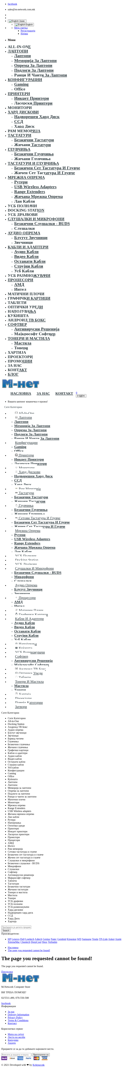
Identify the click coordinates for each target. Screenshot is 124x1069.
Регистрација (28, 30)
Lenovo (16, 939)
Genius (46, 939)
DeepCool (36, 942)
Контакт (12, 1023)
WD (79, 939)
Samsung (86, 939)
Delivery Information (18, 1014)
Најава (24, 33)
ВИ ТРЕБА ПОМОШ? (13, 992)
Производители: (10, 933)
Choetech (25, 942)
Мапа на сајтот (16, 1034)
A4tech (38, 939)
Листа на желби (16, 1037)
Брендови (13, 1040)
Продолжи (7, 971)
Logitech (29, 939)
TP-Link (103, 939)
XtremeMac (14, 942)
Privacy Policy (15, 1017)
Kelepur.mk (39, 1065)
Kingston (71, 939)
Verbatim (52, 942)
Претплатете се (40, 1055)
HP (9, 939)
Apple (118, 939)
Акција (12, 1043)
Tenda (95, 939)
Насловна (13, 947)
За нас (11, 1011)
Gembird (61, 939)
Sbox (44, 942)
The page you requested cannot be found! (29, 950)
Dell (22, 939)
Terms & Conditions (18, 1020)
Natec (54, 939)
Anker (111, 939)
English (29, 24)
